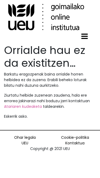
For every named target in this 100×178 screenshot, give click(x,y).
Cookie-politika (75, 137)
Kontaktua (75, 143)
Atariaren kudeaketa (23, 106)
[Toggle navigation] (84, 36)
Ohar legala (25, 137)
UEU (25, 143)
